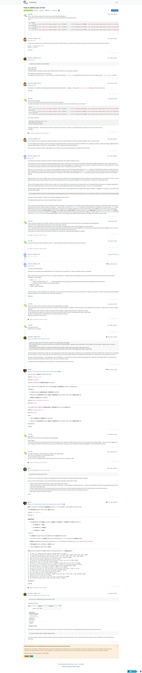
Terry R (29, 468)
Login (31, 656)
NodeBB (70, 666)
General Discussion (29, 10)
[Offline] (25, 15)
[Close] (117, 646)
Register (27, 656)
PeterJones (30, 155)
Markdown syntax (74, 207)
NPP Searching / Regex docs (106, 211)
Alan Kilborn (30, 57)
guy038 (29, 369)
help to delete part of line (43, 338)
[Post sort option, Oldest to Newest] (108, 10)
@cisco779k (37, 38)
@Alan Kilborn (38, 83)
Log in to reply (115, 10)
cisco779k (30, 14)
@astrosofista (38, 57)
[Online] (25, 58)
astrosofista (30, 38)
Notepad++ (76, 664)
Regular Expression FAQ (37, 213)
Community (32, 2)
